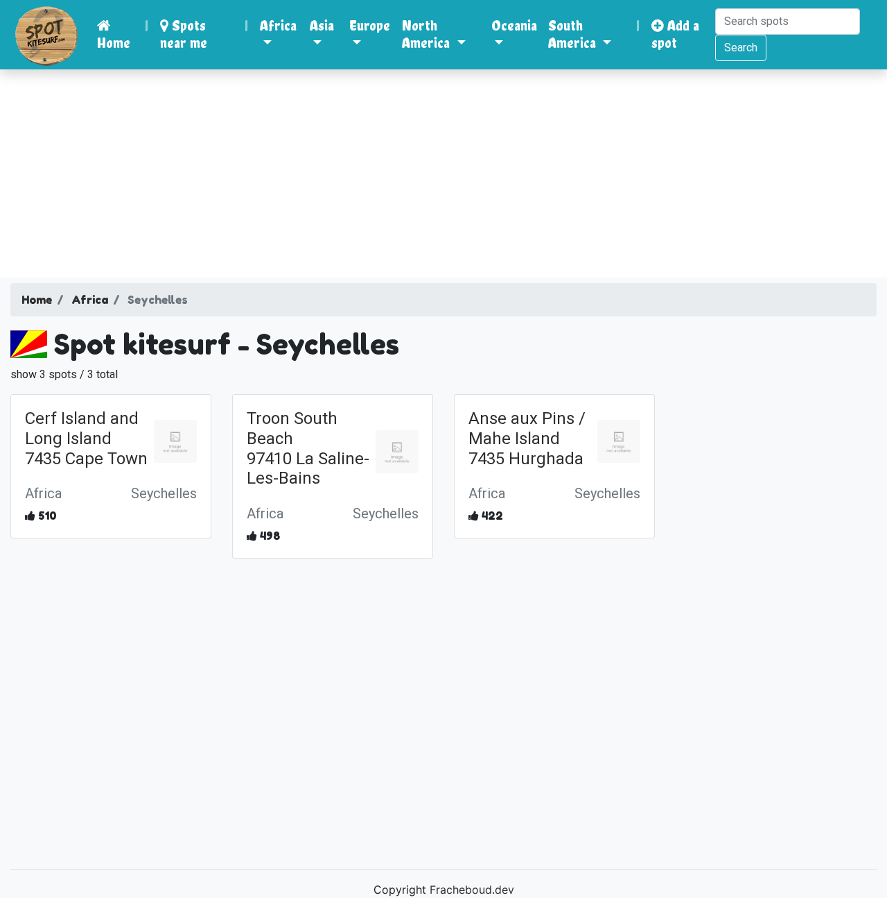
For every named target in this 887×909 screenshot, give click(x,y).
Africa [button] (278, 25)
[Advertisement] (443, 173)
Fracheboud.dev (472, 890)
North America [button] (427, 34)
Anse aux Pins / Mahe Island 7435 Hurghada (527, 438)
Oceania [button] (514, 25)
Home (113, 42)
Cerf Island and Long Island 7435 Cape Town (86, 438)
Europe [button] (369, 25)
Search (740, 47)
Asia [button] (322, 25)
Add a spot (675, 34)
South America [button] (573, 34)
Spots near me (183, 34)
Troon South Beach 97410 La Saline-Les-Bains (308, 448)
